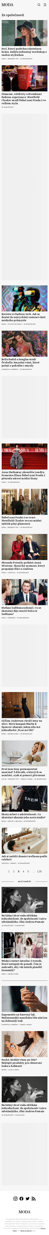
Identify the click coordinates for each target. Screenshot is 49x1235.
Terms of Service (26, 1231)
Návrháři (12, 618)
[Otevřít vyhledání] (39, 4)
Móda (4, 59)
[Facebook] (21, 1199)
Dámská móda (13, 734)
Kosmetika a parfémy (10, 369)
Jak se (4, 779)
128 (39, 871)
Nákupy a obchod (15, 821)
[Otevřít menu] (44, 4)
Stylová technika (15, 324)
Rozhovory (20, 926)
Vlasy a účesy (13, 1070)
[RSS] (34, 1199)
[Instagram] (15, 1199)
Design (13, 863)
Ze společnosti (26, 59)
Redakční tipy (13, 59)
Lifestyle (11, 573)
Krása (4, 1070)
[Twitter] (28, 1199)
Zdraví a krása (27, 779)
